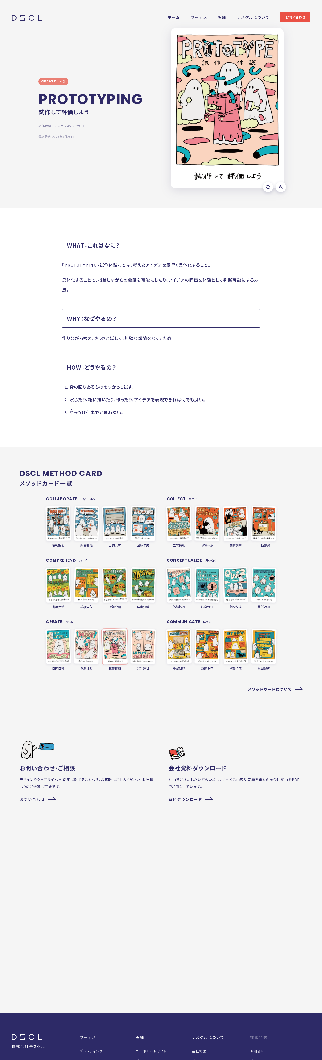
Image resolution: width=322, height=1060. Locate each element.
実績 (222, 17)
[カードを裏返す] (268, 187)
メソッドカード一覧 (46, 483)
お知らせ (257, 1051)
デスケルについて (253, 17)
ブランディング (91, 1051)
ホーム (174, 17)
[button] (227, 108)
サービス (199, 17)
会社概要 (199, 1051)
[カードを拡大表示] (281, 187)
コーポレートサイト (151, 1051)
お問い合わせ (295, 17)
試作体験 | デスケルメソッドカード (62, 126)
